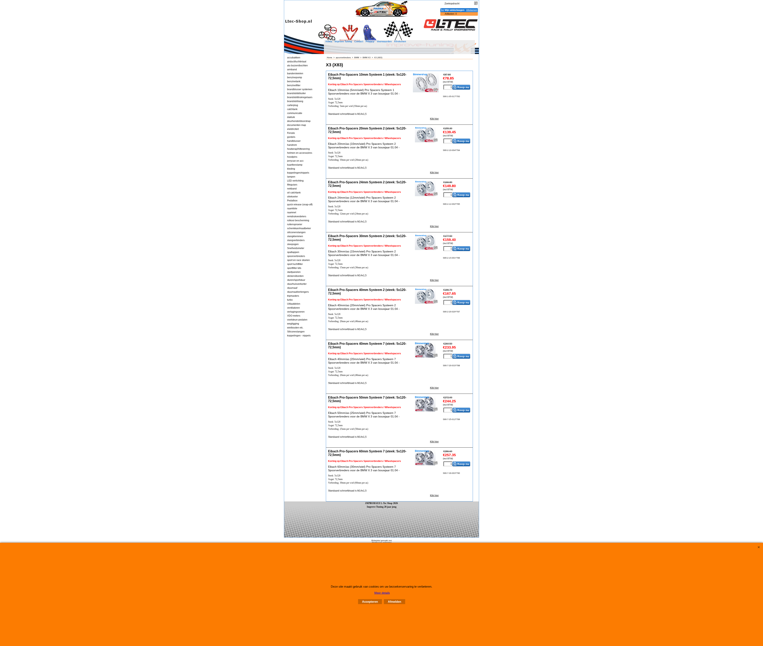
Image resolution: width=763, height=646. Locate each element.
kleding (291, 168)
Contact (358, 41)
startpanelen (294, 272)
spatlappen (293, 252)
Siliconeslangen (296, 331)
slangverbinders (296, 240)
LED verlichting (295, 180)
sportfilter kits (294, 268)
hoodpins (292, 156)
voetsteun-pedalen (297, 319)
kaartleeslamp (294, 164)
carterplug (292, 105)
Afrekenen (400, 41)
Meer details (382, 592)
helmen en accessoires (299, 153)
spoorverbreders (296, 256)
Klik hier (434, 118)
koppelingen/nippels (298, 172)
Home (328, 41)
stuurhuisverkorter (297, 284)
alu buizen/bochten (297, 65)
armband (292, 69)
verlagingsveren (296, 311)
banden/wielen (295, 73)
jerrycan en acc (295, 160)
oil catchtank (294, 192)
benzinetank (293, 81)
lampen (291, 176)
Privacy (370, 41)
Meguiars (292, 184)
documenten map (296, 125)
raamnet (291, 212)
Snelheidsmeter (295, 248)
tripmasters (293, 296)
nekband (292, 188)
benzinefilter (293, 85)
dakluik (291, 117)
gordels (291, 137)
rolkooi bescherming (298, 220)
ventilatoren (293, 307)
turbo (290, 299)
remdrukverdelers (296, 216)
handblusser (294, 141)
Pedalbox (292, 200)
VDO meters (293, 315)
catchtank (292, 109)
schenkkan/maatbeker (299, 228)
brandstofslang (295, 101)
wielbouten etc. (295, 327)
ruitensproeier (294, 224)
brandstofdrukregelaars (299, 97)
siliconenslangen (296, 232)
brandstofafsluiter (296, 93)
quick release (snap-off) (300, 204)
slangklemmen (295, 236)
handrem (292, 145)
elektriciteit (293, 129)
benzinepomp (294, 77)
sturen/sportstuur (296, 280)
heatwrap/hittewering (298, 149)
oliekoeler (292, 196)
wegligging (293, 323)
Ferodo (291, 133)
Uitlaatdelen (293, 303)
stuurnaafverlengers (298, 292)
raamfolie (292, 208)
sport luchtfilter (295, 264)
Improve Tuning (343, 41)
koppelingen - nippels (299, 335)
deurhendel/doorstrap (299, 121)
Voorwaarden (384, 41)
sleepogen (293, 244)
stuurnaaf (292, 288)
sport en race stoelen (298, 260)
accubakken (293, 57)
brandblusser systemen (299, 89)
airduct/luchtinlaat (296, 61)
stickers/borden (295, 276)
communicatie (294, 113)
